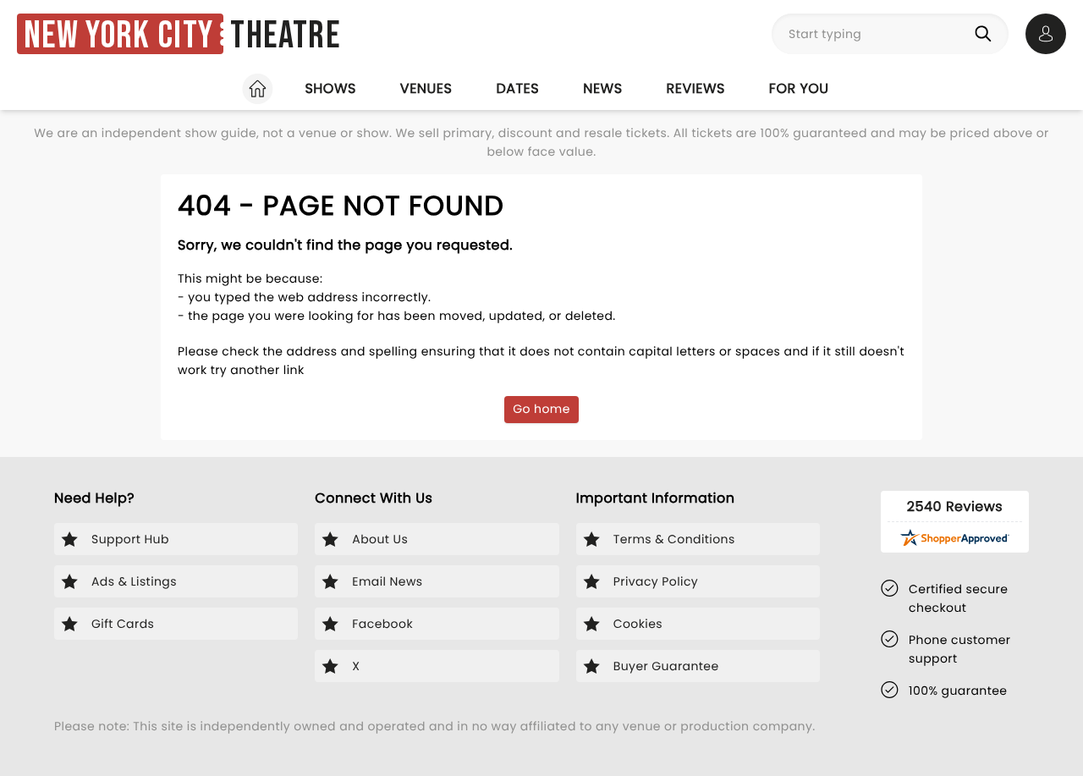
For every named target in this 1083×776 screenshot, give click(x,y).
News (602, 88)
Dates (517, 88)
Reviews (696, 88)
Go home (541, 408)
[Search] (987, 33)
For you (799, 88)
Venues (426, 88)
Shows (330, 88)
